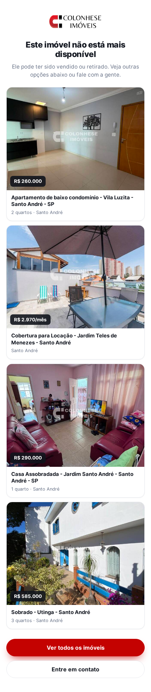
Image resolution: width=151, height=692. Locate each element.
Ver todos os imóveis (76, 647)
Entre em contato (75, 669)
